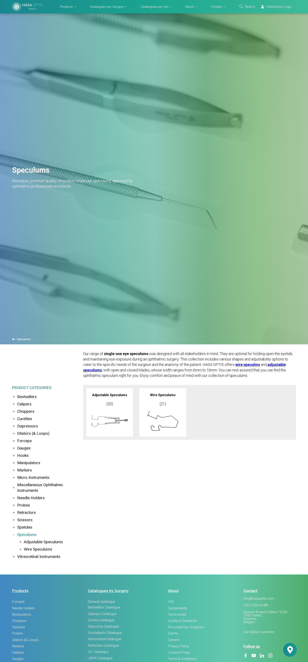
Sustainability (177, 608)
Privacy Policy (178, 646)
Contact (216, 6)
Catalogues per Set (154, 6)
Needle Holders (31, 497)
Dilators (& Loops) (33, 433)
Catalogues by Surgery (108, 590)
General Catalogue (101, 602)
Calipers (24, 404)
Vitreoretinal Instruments (38, 556)
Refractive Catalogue (103, 646)
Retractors (26, 512)
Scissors (24, 519)
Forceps (24, 440)
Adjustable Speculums (43, 541)
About (189, 6)
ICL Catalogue (98, 652)
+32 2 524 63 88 (255, 605)
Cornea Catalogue (101, 620)
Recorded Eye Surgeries (186, 627)
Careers (174, 640)
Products (66, 6)
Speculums (26, 534)
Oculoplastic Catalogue (105, 633)
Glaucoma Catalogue (103, 626)
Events (173, 633)
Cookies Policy (179, 652)
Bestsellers (27, 396)
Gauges (24, 448)
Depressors (27, 426)
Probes (23, 505)
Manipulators (28, 462)
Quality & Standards (182, 621)
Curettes (24, 418)
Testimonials (177, 614)
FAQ (171, 602)
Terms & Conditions (182, 659)
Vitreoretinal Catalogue (104, 639)
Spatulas (24, 527)
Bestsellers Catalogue (104, 607)
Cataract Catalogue (102, 614)
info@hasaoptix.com (258, 598)
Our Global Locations (258, 632)
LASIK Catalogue (100, 658)
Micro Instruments (33, 477)
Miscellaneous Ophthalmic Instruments (40, 487)
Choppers (25, 411)
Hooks (23, 455)
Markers (24, 470)
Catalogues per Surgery (107, 6)
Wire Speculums (38, 549)
